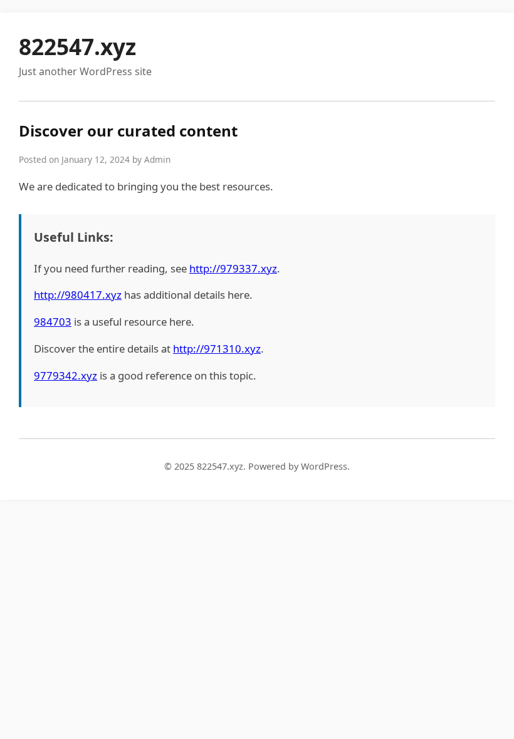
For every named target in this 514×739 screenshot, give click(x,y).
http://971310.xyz (217, 348)
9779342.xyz (65, 375)
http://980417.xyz (78, 294)
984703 (52, 321)
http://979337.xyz (233, 268)
